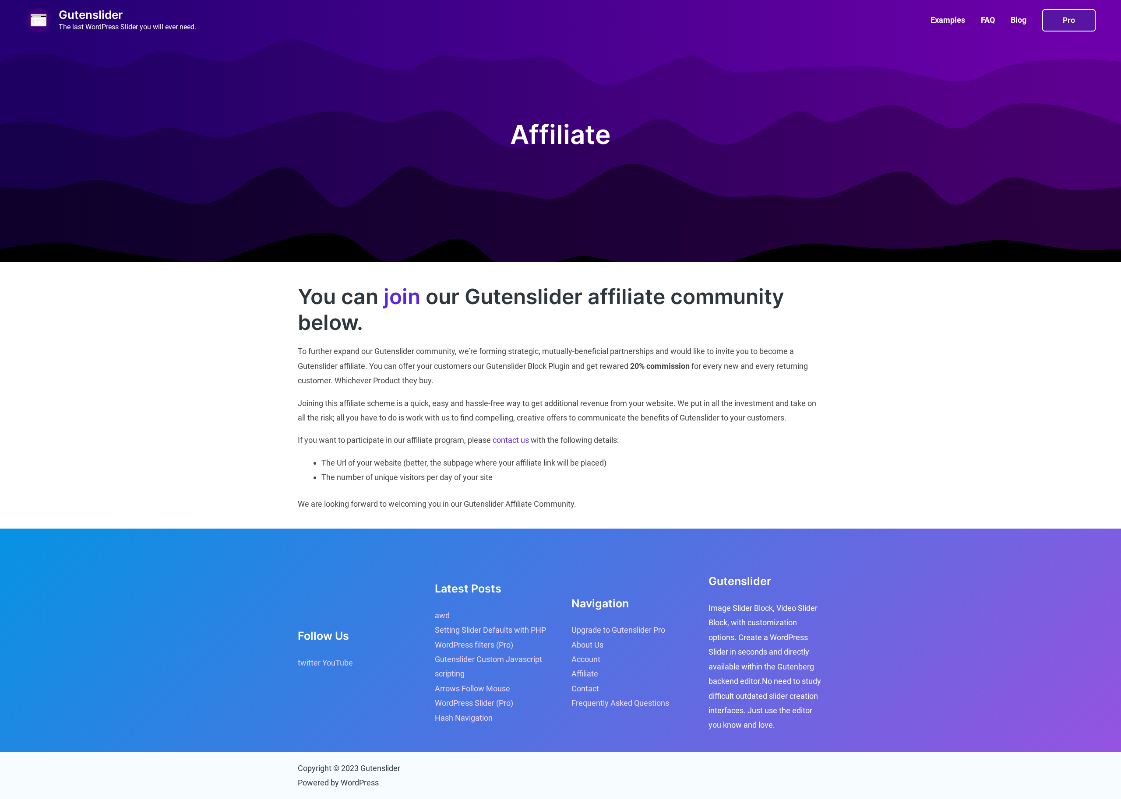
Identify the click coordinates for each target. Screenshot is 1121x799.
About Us (587, 644)
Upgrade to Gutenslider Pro (618, 629)
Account (585, 659)
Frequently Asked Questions (620, 703)
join (402, 296)
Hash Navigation (464, 717)
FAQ (988, 20)
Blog (1018, 20)
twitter (309, 662)
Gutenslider (91, 14)
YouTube (337, 662)
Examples (948, 20)
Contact (585, 688)
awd (442, 615)
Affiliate (584, 673)
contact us (511, 440)
